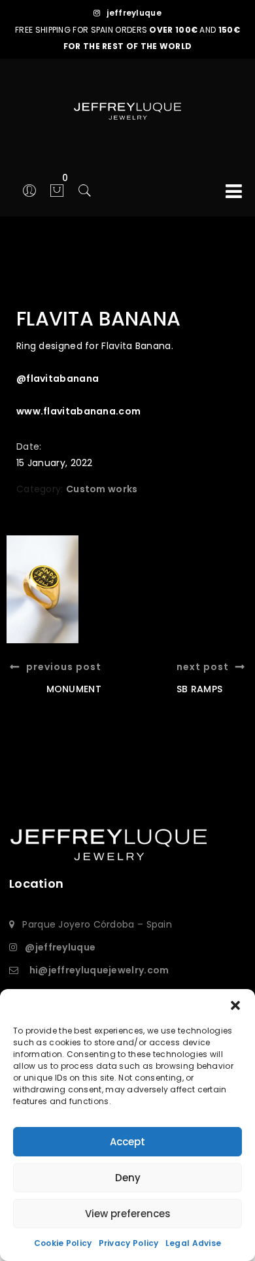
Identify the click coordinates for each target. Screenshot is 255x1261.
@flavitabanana (57, 378)
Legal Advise (193, 1243)
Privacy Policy (129, 1243)
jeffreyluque (134, 12)
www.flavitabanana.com (78, 411)
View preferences (128, 1213)
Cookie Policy (63, 1243)
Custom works (102, 489)
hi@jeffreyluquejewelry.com (99, 970)
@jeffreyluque (60, 947)
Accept (127, 1142)
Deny (128, 1178)
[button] (235, 1005)
